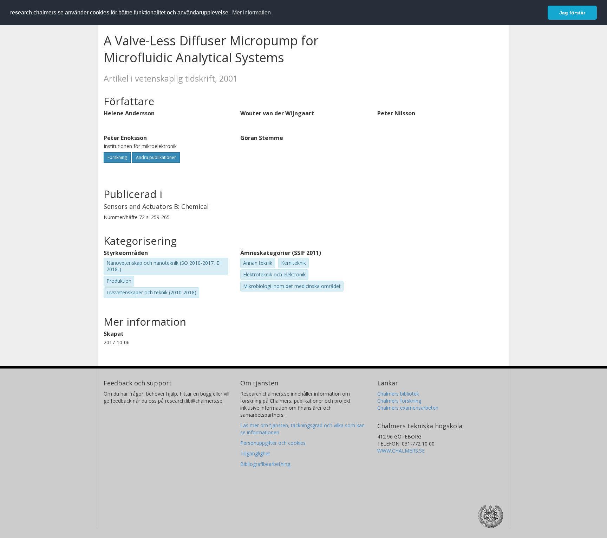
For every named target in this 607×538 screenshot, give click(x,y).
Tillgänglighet (255, 453)
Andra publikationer (156, 157)
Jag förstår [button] (572, 12)
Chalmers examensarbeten (407, 407)
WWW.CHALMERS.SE (401, 450)
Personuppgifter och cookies (273, 443)
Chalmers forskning (399, 400)
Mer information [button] (251, 12)
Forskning (117, 157)
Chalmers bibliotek (398, 393)
